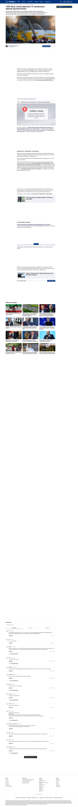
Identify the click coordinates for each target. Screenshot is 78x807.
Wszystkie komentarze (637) (30, 757)
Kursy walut (7, 780)
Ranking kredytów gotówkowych (43, 782)
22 (54, 651)
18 (51, 651)
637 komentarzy (47, 46)
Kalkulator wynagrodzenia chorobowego (28, 779)
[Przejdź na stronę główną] (7, 2)
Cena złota (57, 779)
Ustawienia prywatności (57, 797)
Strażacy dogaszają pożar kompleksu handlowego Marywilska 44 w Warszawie (33, 224)
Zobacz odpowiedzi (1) (14, 653)
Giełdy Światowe (58, 786)
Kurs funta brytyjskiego (8, 786)
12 (54, 678)
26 (51, 750)
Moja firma (30, 1)
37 (51, 717)
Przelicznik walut (7, 785)
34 (51, 707)
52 (51, 661)
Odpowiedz (11, 635)
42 (51, 743)
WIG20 (57, 781)
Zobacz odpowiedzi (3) (14, 680)
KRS (32, 70)
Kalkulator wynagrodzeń (25, 781)
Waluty (23, 1)
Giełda (18, 1)
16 (51, 697)
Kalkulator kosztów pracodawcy (27, 780)
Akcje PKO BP (58, 780)
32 (51, 728)
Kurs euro (6, 781)
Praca (41, 1)
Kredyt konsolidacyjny (42, 780)
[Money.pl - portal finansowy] (13, 2)
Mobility (36, 1)
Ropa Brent (57, 785)
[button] (64, 1)
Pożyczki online (41, 786)
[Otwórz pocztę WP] (61, 2)
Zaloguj (68, 1)
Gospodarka (47, 1)
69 (51, 670)
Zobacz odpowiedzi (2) (14, 663)
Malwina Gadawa (14, 45)
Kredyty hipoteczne (42, 784)
